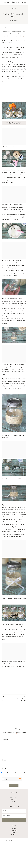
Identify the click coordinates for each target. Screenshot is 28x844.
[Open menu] (25, 2)
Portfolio (14, 830)
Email (4, 768)
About (14, 828)
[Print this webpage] (17, 36)
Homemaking (14, 797)
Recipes (14, 795)
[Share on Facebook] (11, 36)
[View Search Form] (22, 3)
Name (4, 760)
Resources (14, 832)
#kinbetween (21, 666)
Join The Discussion (14, 20)
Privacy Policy (10, 840)
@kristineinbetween (13, 664)
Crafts (14, 8)
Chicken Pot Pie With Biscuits (21, 698)
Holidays (14, 799)
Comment (5, 739)
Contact (14, 834)
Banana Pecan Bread (6, 698)
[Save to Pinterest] (4, 36)
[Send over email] (23, 36)
